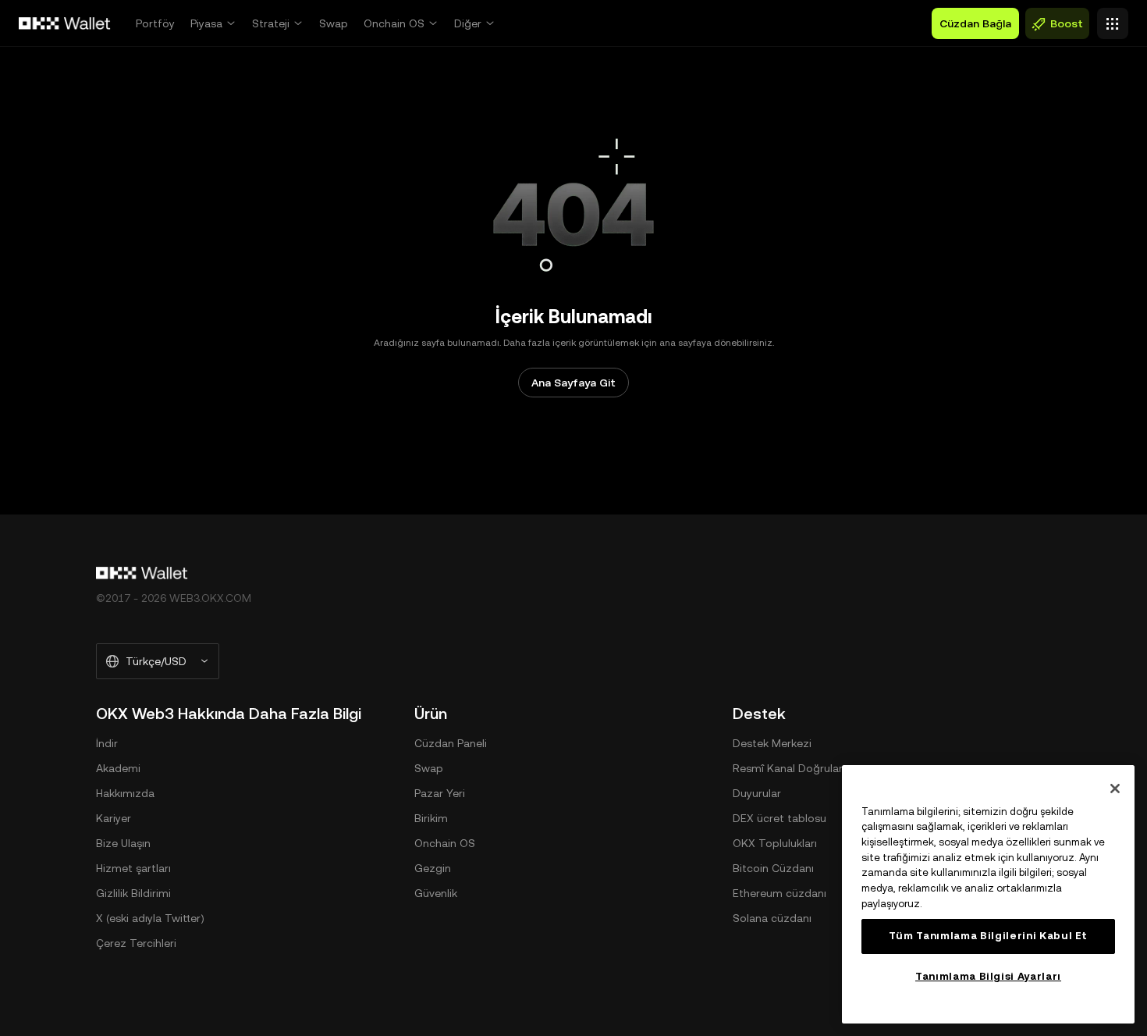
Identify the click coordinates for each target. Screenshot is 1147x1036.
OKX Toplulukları (775, 843)
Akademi (118, 768)
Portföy (155, 23)
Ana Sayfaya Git (573, 382)
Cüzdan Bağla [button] (975, 23)
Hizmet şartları (133, 868)
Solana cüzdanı (772, 918)
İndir (107, 743)
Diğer (467, 23)
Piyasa (206, 23)
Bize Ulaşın (123, 843)
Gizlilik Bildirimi (133, 893)
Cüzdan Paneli (450, 743)
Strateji (270, 23)
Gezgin (432, 868)
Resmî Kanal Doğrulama (794, 768)
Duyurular (757, 793)
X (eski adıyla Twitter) (150, 918)
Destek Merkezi (772, 743)
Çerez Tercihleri (136, 943)
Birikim (431, 818)
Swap (333, 23)
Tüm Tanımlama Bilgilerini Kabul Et (988, 936)
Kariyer (113, 818)
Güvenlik (435, 893)
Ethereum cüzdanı (779, 893)
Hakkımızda (125, 793)
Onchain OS (394, 23)
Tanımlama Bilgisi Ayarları (988, 976)
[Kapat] (1115, 788)
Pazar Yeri (439, 793)
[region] (988, 894)
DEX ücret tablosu (779, 818)
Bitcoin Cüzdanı (773, 868)
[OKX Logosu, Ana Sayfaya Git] (65, 23)
